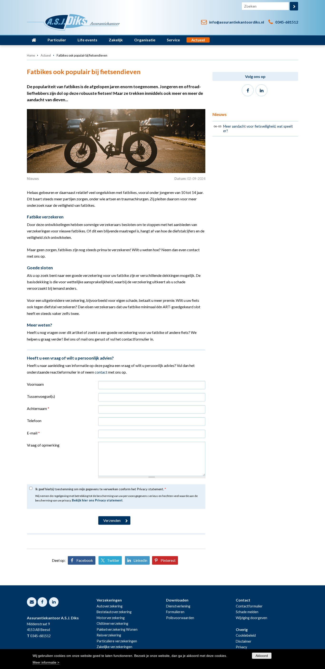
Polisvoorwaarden (180, 618)
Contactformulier (249, 606)
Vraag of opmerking (43, 445)
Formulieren (175, 612)
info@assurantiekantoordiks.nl (236, 22)
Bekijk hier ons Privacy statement (97, 500)
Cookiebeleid (246, 635)
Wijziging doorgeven (251, 618)
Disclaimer (243, 641)
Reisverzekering (109, 635)
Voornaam (35, 384)
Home (31, 55)
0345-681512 (286, 22)
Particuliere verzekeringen (117, 641)
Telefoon (34, 420)
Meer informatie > (46, 662)
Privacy (241, 647)
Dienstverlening (178, 606)
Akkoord (262, 656)
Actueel (46, 55)
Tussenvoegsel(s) (41, 396)
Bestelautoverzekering (114, 612)
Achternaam (38, 408)
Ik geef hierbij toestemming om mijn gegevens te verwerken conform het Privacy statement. (100, 489)
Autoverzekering (110, 606)
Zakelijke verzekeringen (114, 647)
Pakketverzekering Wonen (117, 629)
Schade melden (247, 612)
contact (101, 372)
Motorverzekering (111, 618)
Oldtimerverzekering (112, 623)
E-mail (33, 433)
